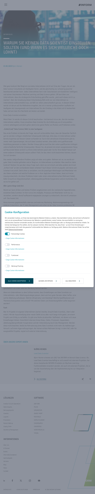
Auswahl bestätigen (46, 281)
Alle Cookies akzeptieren (17, 281)
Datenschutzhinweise (16, 229)
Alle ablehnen (71, 281)
